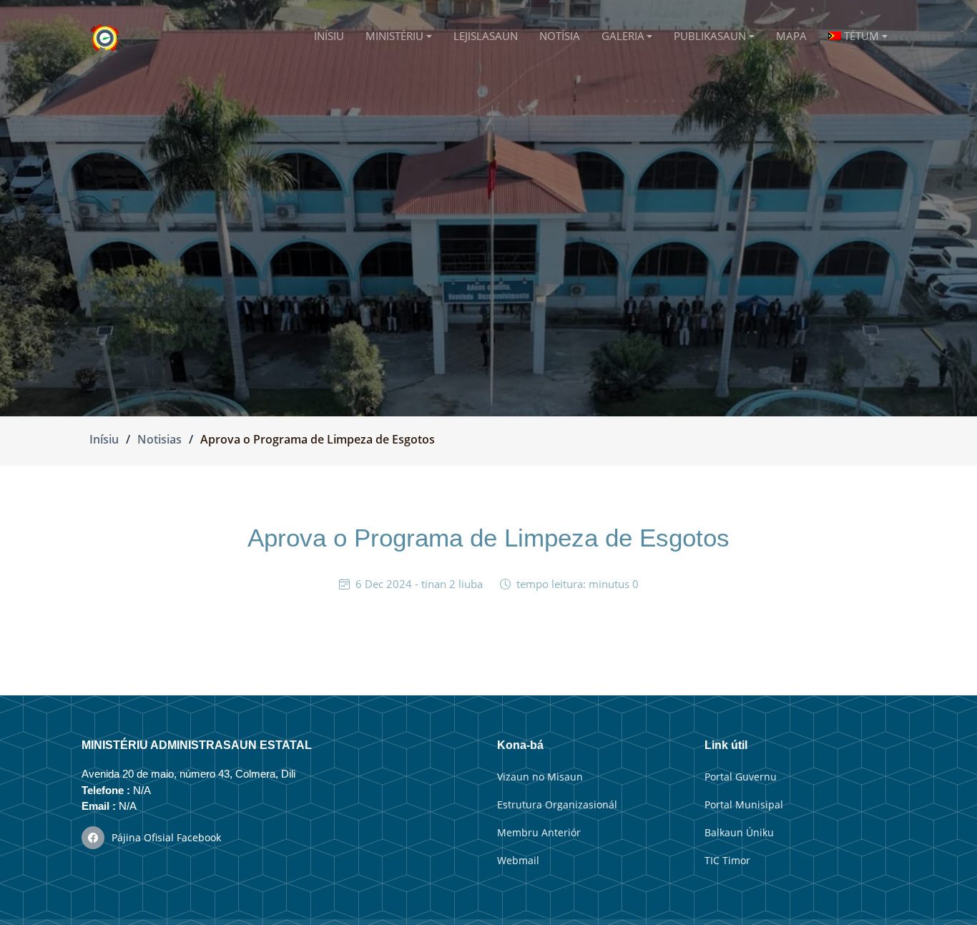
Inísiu (104, 439)
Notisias (159, 439)
